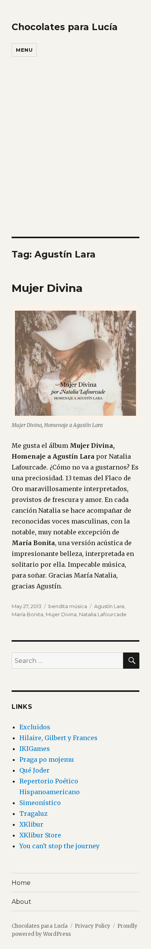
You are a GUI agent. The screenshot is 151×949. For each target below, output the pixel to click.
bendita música (67, 606)
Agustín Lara (109, 606)
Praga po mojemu (46, 759)
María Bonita (27, 614)
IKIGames (34, 748)
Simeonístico (40, 803)
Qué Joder (34, 770)
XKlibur (31, 824)
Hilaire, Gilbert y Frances (58, 738)
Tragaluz (33, 813)
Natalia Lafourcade (103, 614)
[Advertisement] (75, 157)
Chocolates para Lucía (65, 27)
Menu (24, 50)
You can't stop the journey (59, 846)
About (21, 901)
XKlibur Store (40, 835)
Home (21, 882)
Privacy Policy (92, 926)
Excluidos (34, 727)
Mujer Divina (47, 288)
